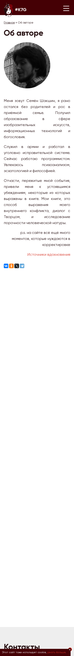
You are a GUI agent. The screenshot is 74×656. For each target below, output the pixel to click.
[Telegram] (22, 267)
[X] (16, 267)
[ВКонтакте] (6, 267)
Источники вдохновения (48, 254)
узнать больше (56, 652)
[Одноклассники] (11, 267)
